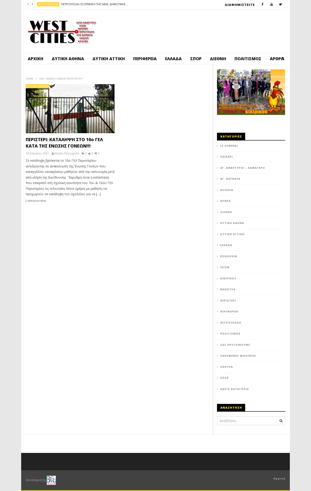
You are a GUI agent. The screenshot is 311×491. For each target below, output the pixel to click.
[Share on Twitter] (137, 219)
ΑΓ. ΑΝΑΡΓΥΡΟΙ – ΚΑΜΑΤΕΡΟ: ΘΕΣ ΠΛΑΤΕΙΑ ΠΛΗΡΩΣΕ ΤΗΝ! (116, 4)
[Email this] (160, 231)
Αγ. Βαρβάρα (230, 178)
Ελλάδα (173, 58)
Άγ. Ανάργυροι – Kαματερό (242, 167)
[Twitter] (280, 4)
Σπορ (195, 58)
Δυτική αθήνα (68, 58)
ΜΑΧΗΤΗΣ (228, 289)
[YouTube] (271, 4)
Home (29, 78)
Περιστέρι (228, 300)
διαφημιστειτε (240, 5)
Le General (229, 145)
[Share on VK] (148, 231)
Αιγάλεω (226, 190)
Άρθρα (225, 201)
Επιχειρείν (228, 256)
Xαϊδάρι (226, 156)
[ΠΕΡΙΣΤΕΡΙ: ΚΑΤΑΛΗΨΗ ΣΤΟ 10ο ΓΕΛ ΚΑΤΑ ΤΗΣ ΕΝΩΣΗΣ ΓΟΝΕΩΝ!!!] (70, 108)
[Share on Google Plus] (171, 219)
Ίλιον (224, 267)
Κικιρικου (228, 278)
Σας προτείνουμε (235, 344)
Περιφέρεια (145, 58)
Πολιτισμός (248, 58)
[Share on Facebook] (125, 219)
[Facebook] (262, 4)
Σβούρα (226, 367)
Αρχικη (279, 478)
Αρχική (35, 58)
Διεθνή (218, 58)
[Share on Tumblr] (160, 219)
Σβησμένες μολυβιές (238, 355)
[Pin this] (182, 219)
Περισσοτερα (36, 201)
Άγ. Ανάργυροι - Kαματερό (59, 4)
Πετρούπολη (230, 322)
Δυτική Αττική (108, 58)
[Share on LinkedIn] (148, 219)
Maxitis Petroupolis (66, 153)
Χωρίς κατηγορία (234, 389)
